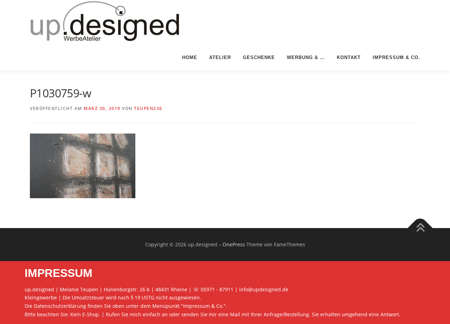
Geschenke (259, 57)
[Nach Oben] (420, 228)
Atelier (220, 57)
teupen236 (148, 108)
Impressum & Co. (396, 57)
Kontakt (349, 57)
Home (189, 57)
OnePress (234, 244)
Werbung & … (306, 57)
